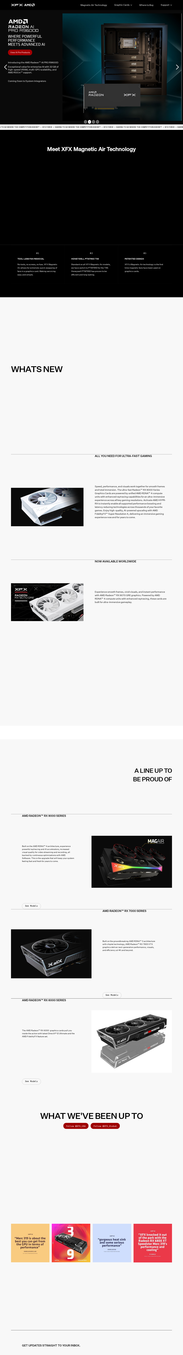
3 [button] (93, 122)
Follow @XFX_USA (76, 1126)
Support (165, 4)
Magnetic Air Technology (93, 5)
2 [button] (89, 122)
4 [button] (97, 122)
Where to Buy (146, 5)
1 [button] (85, 122)
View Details (16, 52)
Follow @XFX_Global (105, 1126)
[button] (5, 67)
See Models (31, 906)
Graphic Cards (122, 4)
